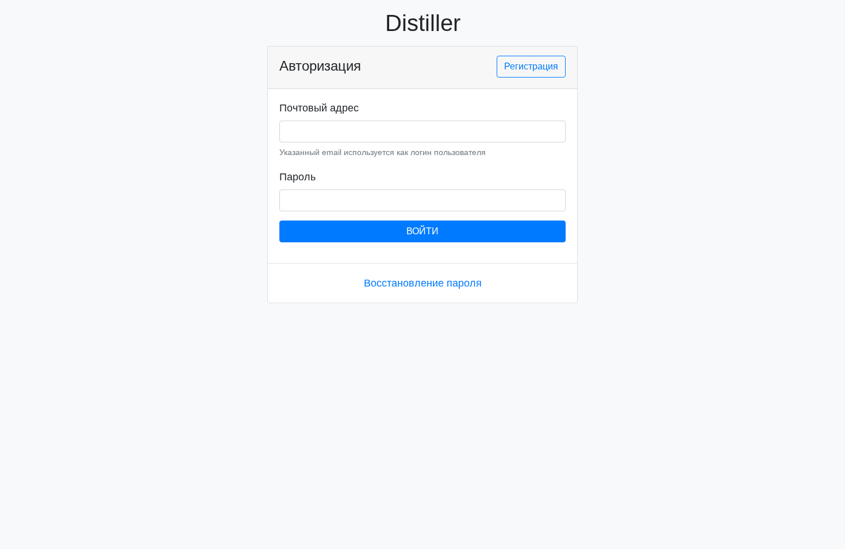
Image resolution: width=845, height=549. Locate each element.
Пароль (297, 177)
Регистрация (531, 66)
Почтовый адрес (319, 108)
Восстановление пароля (423, 283)
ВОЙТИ (422, 231)
